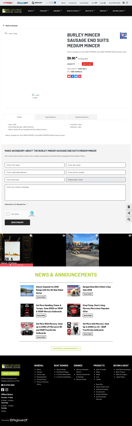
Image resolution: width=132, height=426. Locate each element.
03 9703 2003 (8, 385)
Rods (98, 372)
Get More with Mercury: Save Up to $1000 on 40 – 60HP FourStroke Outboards (96, 326)
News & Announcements (66, 274)
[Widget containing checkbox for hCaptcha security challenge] (20, 214)
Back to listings (11, 25)
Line (97, 377)
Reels (98, 374)
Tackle (98, 379)
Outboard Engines (102, 389)
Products (99, 365)
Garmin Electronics (102, 387)
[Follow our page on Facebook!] (123, 3)
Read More (41, 297)
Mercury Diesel (81, 379)
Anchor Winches (101, 394)
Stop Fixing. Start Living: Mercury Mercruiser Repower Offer (96, 308)
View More (26, 291)
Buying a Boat (121, 365)
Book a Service (10, 373)
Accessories (100, 392)
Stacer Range (61, 369)
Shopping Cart (42, 377)
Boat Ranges (61, 365)
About (63, 3)
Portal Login (41, 374)
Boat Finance (120, 372)
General (39, 365)
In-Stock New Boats (64, 374)
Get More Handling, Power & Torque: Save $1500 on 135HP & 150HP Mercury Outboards (49, 308)
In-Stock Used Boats (64, 377)
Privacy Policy (41, 379)
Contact (39, 372)
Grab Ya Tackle (73, 11)
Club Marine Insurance (123, 369)
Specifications (50, 117)
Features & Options (81, 117)
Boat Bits (89, 11)
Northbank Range (62, 372)
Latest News (84, 3)
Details (19, 117)
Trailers (43, 11)
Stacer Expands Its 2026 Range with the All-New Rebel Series (49, 290)
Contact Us (73, 3)
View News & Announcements (65, 348)
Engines (57, 11)
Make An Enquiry (121, 374)
